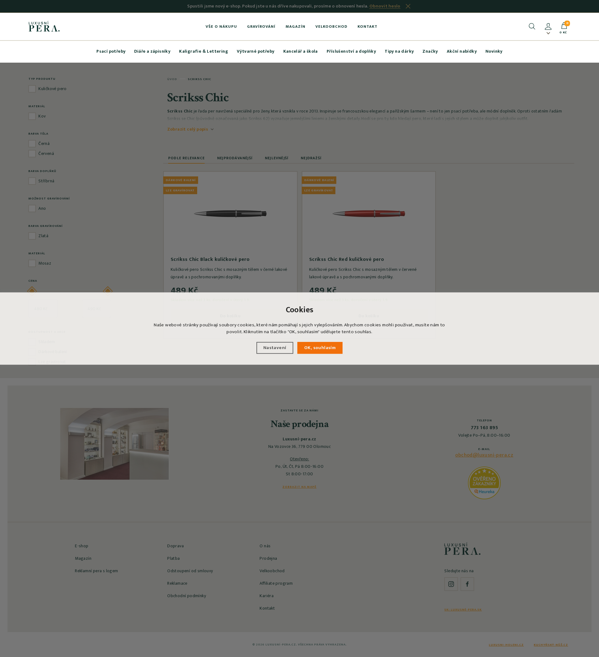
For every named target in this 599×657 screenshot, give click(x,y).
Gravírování (261, 26)
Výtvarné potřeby (255, 51)
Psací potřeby (110, 51)
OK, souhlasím (320, 348)
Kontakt (367, 26)
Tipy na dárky (399, 51)
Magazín (295, 26)
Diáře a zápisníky (152, 51)
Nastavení (274, 348)
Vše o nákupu (221, 26)
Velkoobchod (331, 26)
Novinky (494, 51)
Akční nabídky (462, 51)
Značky (430, 51)
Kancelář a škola (300, 51)
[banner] (44, 26)
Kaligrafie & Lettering (203, 51)
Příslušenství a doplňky (351, 51)
